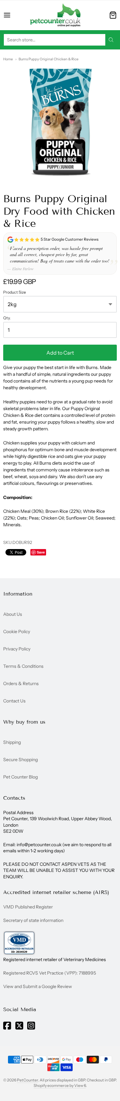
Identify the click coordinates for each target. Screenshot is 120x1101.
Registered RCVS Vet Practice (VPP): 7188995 (49, 973)
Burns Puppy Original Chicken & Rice (48, 59)
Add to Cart (60, 352)
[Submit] (111, 39)
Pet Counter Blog (20, 777)
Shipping (12, 742)
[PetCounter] (55, 15)
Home (8, 59)
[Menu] (12, 15)
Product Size (14, 292)
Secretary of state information (33, 920)
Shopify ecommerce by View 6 (60, 1085)
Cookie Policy (16, 631)
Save (41, 552)
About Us (12, 614)
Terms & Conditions (23, 666)
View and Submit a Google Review (37, 986)
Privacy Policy (16, 649)
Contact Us (14, 701)
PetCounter (27, 1080)
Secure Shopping (20, 759)
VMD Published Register (28, 907)
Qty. (7, 318)
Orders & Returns (21, 683)
